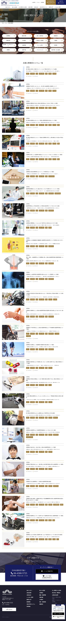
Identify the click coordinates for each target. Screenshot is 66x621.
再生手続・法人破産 (56, 49)
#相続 (58, 143)
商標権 (8, 49)
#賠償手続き (55, 417)
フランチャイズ (40, 49)
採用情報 (42, 2)
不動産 (55, 40)
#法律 (37, 73)
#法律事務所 (32, 73)
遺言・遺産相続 (40, 35)
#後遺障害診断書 (57, 193)
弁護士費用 (30, 7)
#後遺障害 (50, 434)
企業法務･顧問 (55, 595)
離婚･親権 (24, 35)
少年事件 (24, 40)
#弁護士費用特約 (51, 176)
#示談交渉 (50, 299)
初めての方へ (8, 7)
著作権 (55, 45)
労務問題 (24, 45)
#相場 (54, 520)
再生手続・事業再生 (56, 592)
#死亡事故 (54, 73)
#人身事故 (55, 299)
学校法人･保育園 (39, 40)
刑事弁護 (8, 40)
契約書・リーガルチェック (8, 45)
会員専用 (33, 2)
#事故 (46, 73)
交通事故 (8, 35)
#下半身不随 (57, 333)
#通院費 (50, 227)
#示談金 (54, 539)
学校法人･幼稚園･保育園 (56, 597)
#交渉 (58, 539)
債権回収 (56, 35)
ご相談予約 (61, 2)
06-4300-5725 (59, 610)
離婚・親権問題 (42, 595)
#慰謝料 (50, 73)
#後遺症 (61, 504)
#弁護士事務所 (41, 73)
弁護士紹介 (36, 7)
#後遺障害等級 (51, 193)
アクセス (38, 2)
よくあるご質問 (57, 7)
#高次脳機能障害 (56, 504)
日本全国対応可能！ (51, 2)
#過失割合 (50, 367)
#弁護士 (27, 73)
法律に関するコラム (43, 7)
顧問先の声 (51, 7)
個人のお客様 (14, 7)
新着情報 (28, 601)
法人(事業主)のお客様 (23, 7)
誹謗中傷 (24, 49)
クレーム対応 (40, 45)
